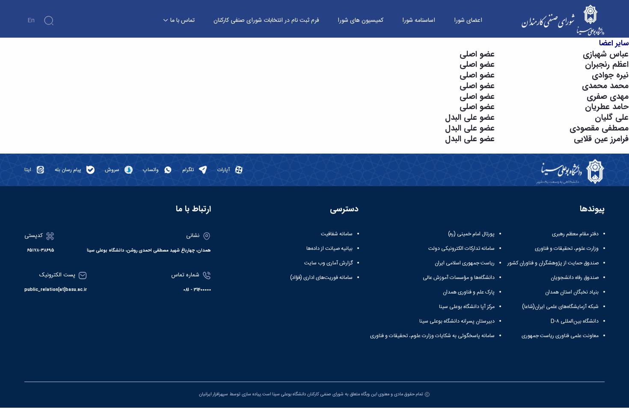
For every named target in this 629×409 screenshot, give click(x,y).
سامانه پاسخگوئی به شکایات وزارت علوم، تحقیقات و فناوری (432, 336)
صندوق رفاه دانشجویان (575, 277)
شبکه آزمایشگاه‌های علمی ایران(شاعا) (560, 306)
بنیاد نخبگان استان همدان (572, 292)
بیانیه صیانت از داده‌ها (329, 248)
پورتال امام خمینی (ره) (471, 234)
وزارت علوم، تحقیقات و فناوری (567, 248)
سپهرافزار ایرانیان (213, 394)
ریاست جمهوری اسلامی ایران (465, 263)
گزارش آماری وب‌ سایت (328, 263)
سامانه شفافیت (337, 234)
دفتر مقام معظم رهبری (575, 234)
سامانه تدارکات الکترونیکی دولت (461, 248)
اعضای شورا (468, 20)
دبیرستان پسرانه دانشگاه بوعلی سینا (457, 321)
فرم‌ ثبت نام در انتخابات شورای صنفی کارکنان (266, 20)
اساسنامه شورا (418, 20)
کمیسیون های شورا (360, 20)
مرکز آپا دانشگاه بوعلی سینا (467, 306)
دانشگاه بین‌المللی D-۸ (575, 321)
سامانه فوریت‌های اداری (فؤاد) (321, 277)
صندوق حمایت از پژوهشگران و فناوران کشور (553, 263)
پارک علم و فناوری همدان (469, 292)
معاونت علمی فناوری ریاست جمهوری (560, 336)
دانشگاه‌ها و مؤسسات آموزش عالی (459, 277)
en (31, 20)
